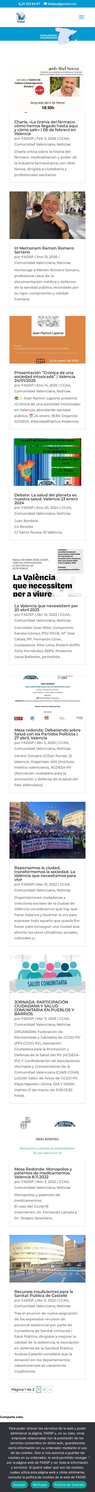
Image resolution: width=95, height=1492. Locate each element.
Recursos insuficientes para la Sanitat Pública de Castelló (43, 1293)
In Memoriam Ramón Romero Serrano (44, 250)
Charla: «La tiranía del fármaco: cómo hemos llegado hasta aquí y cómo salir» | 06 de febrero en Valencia (46, 128)
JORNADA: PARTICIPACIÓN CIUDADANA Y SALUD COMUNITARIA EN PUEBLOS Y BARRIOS (44, 1008)
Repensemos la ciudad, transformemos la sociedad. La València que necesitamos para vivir (45, 874)
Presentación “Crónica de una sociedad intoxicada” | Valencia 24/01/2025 (44, 376)
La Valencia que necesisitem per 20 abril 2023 (46, 608)
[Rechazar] (88, 1457)
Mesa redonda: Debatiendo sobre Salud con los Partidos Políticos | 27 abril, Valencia (47, 734)
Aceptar (19, 1485)
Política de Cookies (70, 1485)
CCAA (64, 138)
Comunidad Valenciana (34, 144)
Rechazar (40, 1485)
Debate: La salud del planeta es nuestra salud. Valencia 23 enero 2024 (46, 499)
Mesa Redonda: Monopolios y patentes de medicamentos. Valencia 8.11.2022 (43, 1173)
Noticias (64, 144)
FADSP (27, 138)
